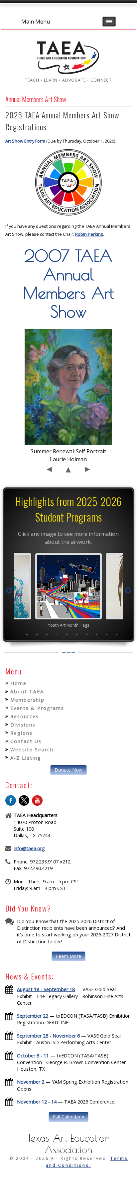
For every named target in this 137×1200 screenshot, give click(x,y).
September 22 (32, 1016)
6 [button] (76, 634)
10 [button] (116, 634)
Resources (24, 716)
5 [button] (67, 634)
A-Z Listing (25, 758)
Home (18, 683)
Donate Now (68, 770)
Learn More (68, 956)
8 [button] (96, 634)
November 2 (30, 1082)
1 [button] (27, 634)
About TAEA (27, 691)
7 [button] (86, 634)
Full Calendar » (68, 1116)
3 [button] (47, 634)
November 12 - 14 (37, 1102)
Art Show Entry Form (25, 141)
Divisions (23, 725)
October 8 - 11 (33, 1055)
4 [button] (57, 634)
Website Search (32, 749)
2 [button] (37, 634)
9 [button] (106, 634)
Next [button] (127, 590)
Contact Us (26, 741)
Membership (27, 700)
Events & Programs (37, 708)
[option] (68, 590)
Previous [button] (9, 590)
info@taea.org (29, 848)
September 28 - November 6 (48, 1036)
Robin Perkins (89, 234)
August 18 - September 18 (46, 989)
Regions (21, 733)
